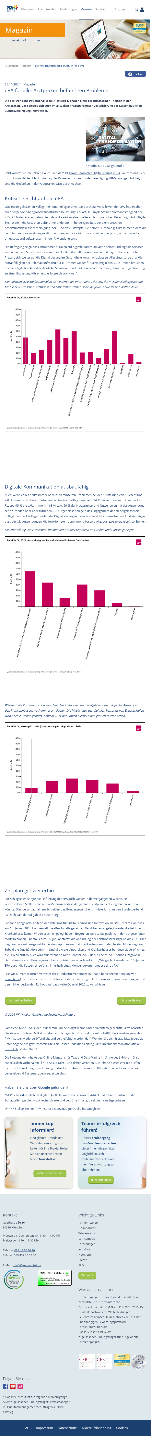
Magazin (26, 65)
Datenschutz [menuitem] (67, 1428)
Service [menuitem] (100, 9)
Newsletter (85, 1254)
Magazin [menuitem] (86, 9)
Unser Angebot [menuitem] (46, 9)
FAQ (81, 1265)
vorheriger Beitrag (21, 1000)
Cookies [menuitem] (122, 1428)
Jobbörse (84, 1249)
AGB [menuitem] (28, 1428)
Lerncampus (86, 1238)
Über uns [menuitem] (27, 9)
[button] (135, 74)
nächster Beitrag (131, 1000)
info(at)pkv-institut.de (27, 1265)
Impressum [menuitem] (45, 1428)
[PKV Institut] (12, 8)
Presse (82, 1260)
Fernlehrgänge (88, 1223)
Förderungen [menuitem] (68, 9)
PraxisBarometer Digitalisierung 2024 (94, 173)
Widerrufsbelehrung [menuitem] (96, 1428)
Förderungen (87, 1244)
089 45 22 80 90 (24, 1250)
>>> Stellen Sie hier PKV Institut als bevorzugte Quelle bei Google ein (55, 1109)
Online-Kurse (87, 1228)
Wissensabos (87, 1233)
